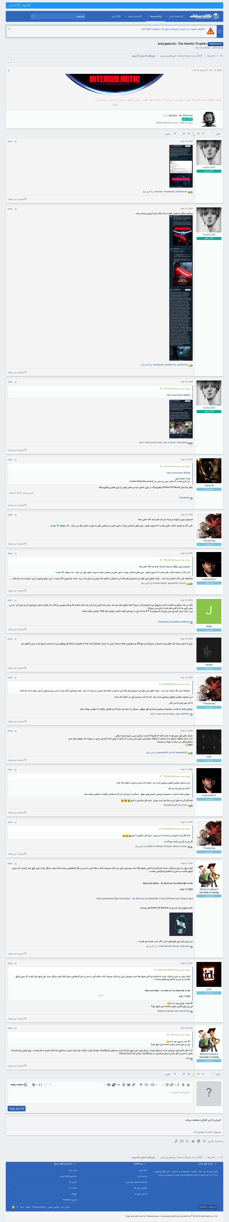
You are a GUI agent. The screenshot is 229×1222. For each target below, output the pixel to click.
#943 (10, 863)
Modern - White (207, 1207)
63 (193, 133)
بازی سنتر (73, 1170)
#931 (10, 141)
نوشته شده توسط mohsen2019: (176, 684)
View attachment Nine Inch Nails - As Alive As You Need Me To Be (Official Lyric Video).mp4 (144, 898)
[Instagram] (22, 1216)
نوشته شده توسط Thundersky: (176, 560)
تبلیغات (74, 1194)
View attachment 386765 (178, 473)
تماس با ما (72, 1188)
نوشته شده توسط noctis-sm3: (176, 388)
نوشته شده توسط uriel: (180, 1034)
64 (189, 133)
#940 (10, 731)
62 (198, 133)
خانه (22, 1207)
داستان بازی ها (141, 1194)
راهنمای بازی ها (140, 1188)
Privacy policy (38, 1207)
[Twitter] (17, 1216)
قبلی (217, 134)
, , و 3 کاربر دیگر (163, 583)
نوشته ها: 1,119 (198, 70)
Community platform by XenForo (189, 1216)
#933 (10, 382)
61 (203, 133)
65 (184, 133)
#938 (10, 639)
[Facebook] (26, 1216)
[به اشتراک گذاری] (9, 70)
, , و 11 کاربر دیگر (168, 946)
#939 (10, 677)
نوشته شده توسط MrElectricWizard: (173, 970)
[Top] (17, 1207)
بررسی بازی (142, 1176)
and (174, 622)
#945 (10, 1028)
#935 (10, 515)
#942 (10, 822)
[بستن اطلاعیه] (9, 29)
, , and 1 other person (163, 442)
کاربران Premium (70, 1199)
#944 (10, 963)
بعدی (168, 134)
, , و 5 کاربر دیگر (164, 364)
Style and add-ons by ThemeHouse (141, 1216)
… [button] (207, 133)
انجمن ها (73, 1182)
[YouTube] (12, 1216)
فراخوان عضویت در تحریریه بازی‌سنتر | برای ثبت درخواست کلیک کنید (173, 29)
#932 (10, 209)
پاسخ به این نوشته (16, 199)
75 (175, 133)
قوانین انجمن (53, 1207)
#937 (10, 600)
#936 (10, 553)
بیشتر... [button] (114, 104)
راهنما (28, 1207)
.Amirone (216, 48)
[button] (167, 16)
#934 (10, 460)
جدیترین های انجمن (68, 1176)
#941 (10, 769)
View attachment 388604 (178, 395)
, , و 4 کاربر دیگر (165, 191)
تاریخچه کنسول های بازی (136, 1182)
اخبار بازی (143, 1170)
